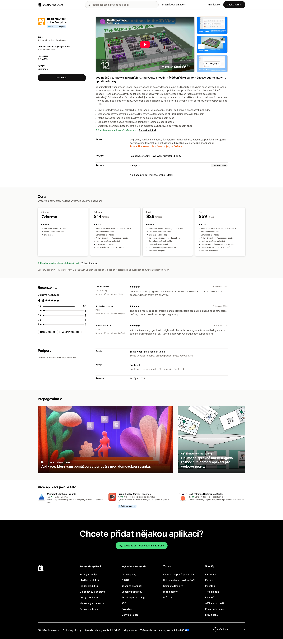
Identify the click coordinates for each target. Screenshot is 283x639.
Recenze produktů (131, 585)
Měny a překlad (130, 614)
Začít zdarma (234, 4)
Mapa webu (130, 630)
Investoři (210, 585)
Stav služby (211, 614)
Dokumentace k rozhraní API (179, 580)
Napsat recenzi (48, 332)
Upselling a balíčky (131, 591)
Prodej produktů (89, 585)
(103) (45, 59)
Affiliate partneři (214, 603)
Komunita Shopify (173, 585)
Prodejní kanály (88, 574)
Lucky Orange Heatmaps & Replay (206, 494)
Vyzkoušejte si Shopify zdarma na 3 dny (141, 545)
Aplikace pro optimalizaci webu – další (151, 174)
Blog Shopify (170, 591)
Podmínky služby (71, 630)
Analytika (135, 165)
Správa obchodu (89, 609)
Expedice (126, 609)
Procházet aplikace (173, 4)
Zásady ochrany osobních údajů (147, 351)
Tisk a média (212, 591)
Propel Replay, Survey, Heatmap (134, 494)
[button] (71, 498)
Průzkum (168, 597)
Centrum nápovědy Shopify (178, 574)
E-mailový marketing (133, 597)
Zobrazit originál (147, 130)
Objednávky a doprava (92, 591)
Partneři (209, 597)
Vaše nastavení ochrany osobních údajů (162, 630)
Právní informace (214, 609)
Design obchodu (89, 597)
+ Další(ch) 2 (212, 63)
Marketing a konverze (92, 603)
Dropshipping (128, 574)
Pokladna (135, 155)
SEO (123, 603)
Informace (211, 574)
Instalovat (61, 77)
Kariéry (209, 580)
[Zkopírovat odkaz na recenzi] (111, 287)
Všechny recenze (70, 332)
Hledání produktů (89, 580)
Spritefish (43, 69)
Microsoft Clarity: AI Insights (61, 494)
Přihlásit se (214, 4)
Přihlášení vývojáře (48, 630)
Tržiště (125, 580)
